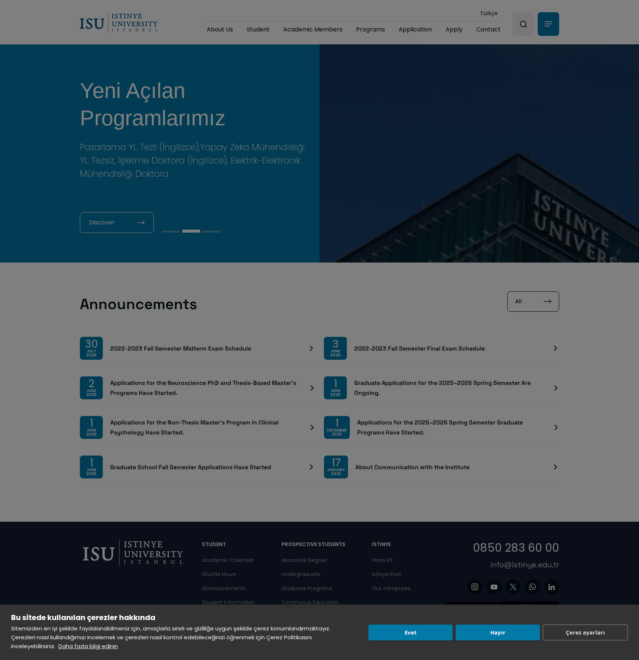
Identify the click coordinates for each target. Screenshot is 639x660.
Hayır (498, 632)
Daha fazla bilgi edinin (88, 646)
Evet (411, 632)
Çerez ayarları (585, 632)
